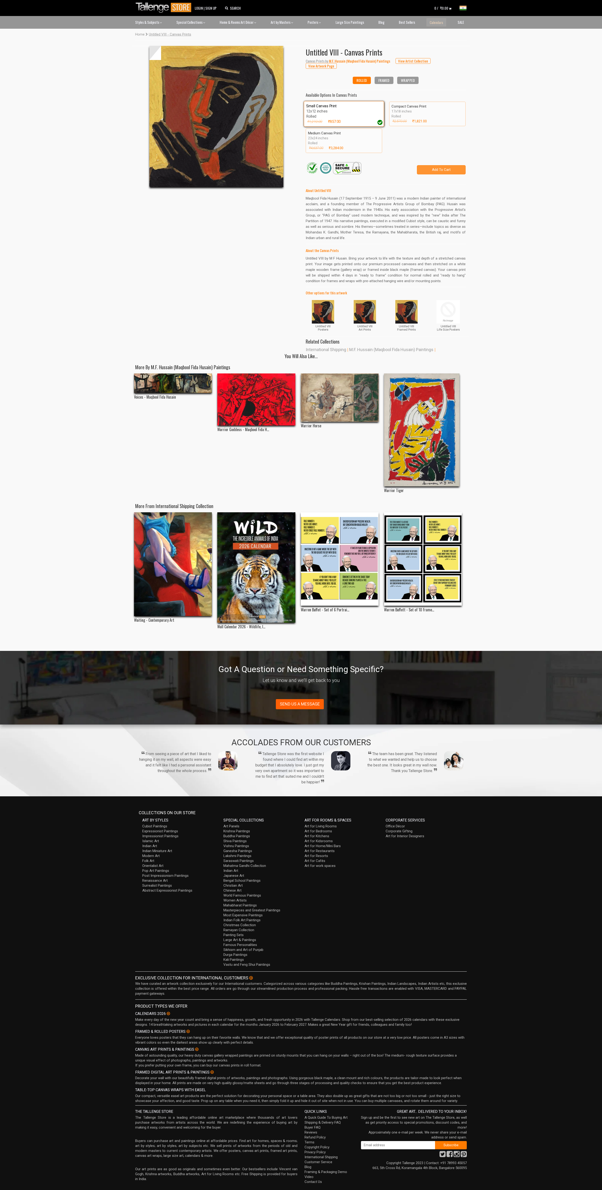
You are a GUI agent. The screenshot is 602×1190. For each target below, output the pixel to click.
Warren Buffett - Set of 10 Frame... (409, 610)
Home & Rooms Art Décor (237, 22)
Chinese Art (232, 890)
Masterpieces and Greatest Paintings (251, 910)
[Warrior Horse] (340, 397)
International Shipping (326, 349)
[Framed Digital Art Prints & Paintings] (212, 1072)
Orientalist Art (152, 866)
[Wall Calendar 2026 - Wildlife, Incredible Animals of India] (256, 567)
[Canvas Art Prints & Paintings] (196, 1049)
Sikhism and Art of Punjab (243, 950)
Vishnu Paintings (236, 846)
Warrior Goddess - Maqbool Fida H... (243, 429)
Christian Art (233, 885)
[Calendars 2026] (168, 1013)
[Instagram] (457, 1155)
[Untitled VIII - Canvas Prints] (216, 116)
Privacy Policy (315, 1152)
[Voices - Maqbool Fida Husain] (173, 383)
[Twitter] (443, 1155)
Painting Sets (233, 935)
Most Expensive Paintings (243, 915)
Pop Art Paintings (155, 871)
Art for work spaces (320, 866)
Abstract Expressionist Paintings (167, 890)
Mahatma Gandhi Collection (244, 866)
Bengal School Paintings (242, 880)
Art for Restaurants (320, 851)
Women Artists (235, 900)
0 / (441, 8)
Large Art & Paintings (239, 940)
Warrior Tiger (394, 490)
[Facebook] (450, 1155)
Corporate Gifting (399, 831)
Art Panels (231, 826)
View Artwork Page (321, 65)
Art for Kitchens (317, 836)
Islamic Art (150, 841)
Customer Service (318, 1162)
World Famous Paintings (242, 895)
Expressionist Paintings (160, 831)
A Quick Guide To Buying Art (326, 1117)
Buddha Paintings (236, 836)
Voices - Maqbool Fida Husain (155, 397)
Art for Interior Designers (405, 836)
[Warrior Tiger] (423, 429)
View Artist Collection (413, 61)
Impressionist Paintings (160, 836)
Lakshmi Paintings (237, 856)
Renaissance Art (155, 880)
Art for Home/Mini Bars (323, 846)
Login (199, 8)
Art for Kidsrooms (319, 841)
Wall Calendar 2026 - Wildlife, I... (241, 627)
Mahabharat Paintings (240, 905)
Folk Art (148, 861)
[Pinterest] (464, 1155)
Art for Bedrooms (318, 831)
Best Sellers (407, 22)
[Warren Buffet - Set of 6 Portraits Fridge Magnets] (340, 559)
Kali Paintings (233, 960)
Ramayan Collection (238, 930)
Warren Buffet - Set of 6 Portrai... (325, 610)
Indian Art (149, 846)
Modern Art (151, 856)
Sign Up (211, 8)
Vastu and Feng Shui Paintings (246, 964)
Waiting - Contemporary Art (154, 620)
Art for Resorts (316, 856)
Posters (313, 22)
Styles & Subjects (147, 22)
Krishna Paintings (236, 831)
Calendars (436, 22)
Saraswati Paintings (238, 861)
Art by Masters (281, 22)
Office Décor (395, 826)
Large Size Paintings (350, 22)
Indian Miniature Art (157, 851)
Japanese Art (233, 875)
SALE (461, 22)
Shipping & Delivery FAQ (323, 1122)
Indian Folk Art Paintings (242, 920)
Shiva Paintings (235, 841)
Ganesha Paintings (237, 851)
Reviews (311, 1132)
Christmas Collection (239, 925)
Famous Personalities (240, 945)
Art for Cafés (315, 861)
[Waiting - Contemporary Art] (173, 564)
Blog (381, 22)
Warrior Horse (311, 426)
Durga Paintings (235, 955)
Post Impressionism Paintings (165, 875)
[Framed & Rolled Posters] (188, 1031)
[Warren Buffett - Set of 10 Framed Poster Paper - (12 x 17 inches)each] (423, 559)
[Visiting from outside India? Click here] (251, 978)
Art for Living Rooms (321, 826)
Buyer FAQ (313, 1127)
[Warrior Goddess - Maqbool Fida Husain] (256, 399)
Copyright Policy (317, 1147)
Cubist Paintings (154, 826)
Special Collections (189, 22)
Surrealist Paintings (157, 885)
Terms (309, 1142)
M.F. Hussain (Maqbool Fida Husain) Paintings (391, 349)
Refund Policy (315, 1137)
